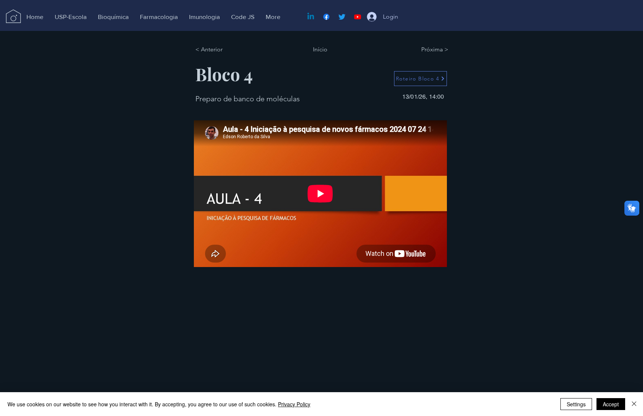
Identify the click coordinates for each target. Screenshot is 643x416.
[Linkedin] (311, 17)
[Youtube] (358, 17)
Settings (576, 404)
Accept (611, 404)
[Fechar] (634, 404)
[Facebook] (326, 17)
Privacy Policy (294, 404)
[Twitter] (342, 17)
